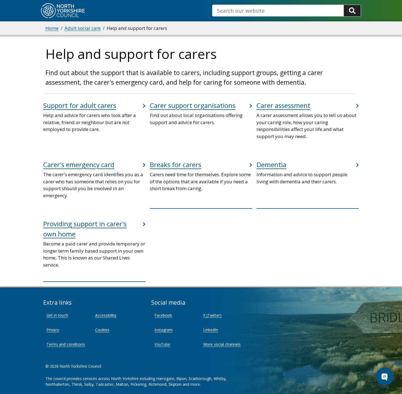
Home (52, 28)
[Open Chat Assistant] (384, 376)
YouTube (162, 344)
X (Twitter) (212, 315)
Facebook (163, 315)
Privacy (52, 329)
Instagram (164, 329)
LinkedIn (210, 329)
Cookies (102, 329)
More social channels (222, 344)
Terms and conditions (65, 344)
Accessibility (105, 315)
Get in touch (57, 315)
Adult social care (83, 28)
